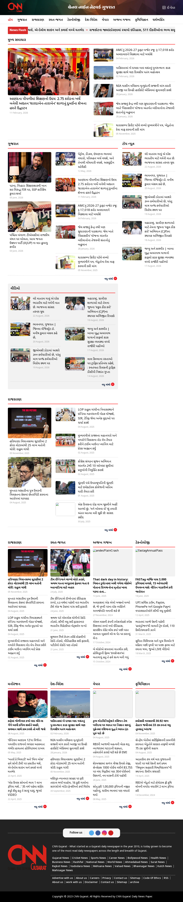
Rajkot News (59, 866)
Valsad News (122, 866)
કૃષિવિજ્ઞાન (141, 20)
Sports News (98, 858)
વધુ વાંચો (108, 279)
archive (134, 882)
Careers (94, 878)
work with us (74, 882)
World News (114, 862)
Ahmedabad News (136, 862)
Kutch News (164, 866)
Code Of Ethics (152, 878)
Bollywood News (138, 858)
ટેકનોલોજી (73, 20)
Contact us (120, 878)
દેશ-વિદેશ (91, 20)
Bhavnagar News (143, 866)
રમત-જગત (56, 20)
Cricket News (80, 858)
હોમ (10, 20)
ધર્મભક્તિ (158, 20)
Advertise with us (62, 878)
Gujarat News (60, 858)
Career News (117, 858)
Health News (158, 858)
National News (95, 862)
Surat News (158, 862)
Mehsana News (102, 866)
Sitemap (135, 878)
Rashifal (78, 862)
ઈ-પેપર (171, 8)
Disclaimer (91, 882)
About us (81, 878)
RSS (166, 878)
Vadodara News (80, 866)
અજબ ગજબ (121, 20)
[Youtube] (110, 832)
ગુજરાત (22, 20)
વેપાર (105, 20)
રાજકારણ (38, 20)
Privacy (106, 878)
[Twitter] (91, 832)
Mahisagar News (62, 870)
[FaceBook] (97, 832)
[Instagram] (104, 832)
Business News (61, 862)
